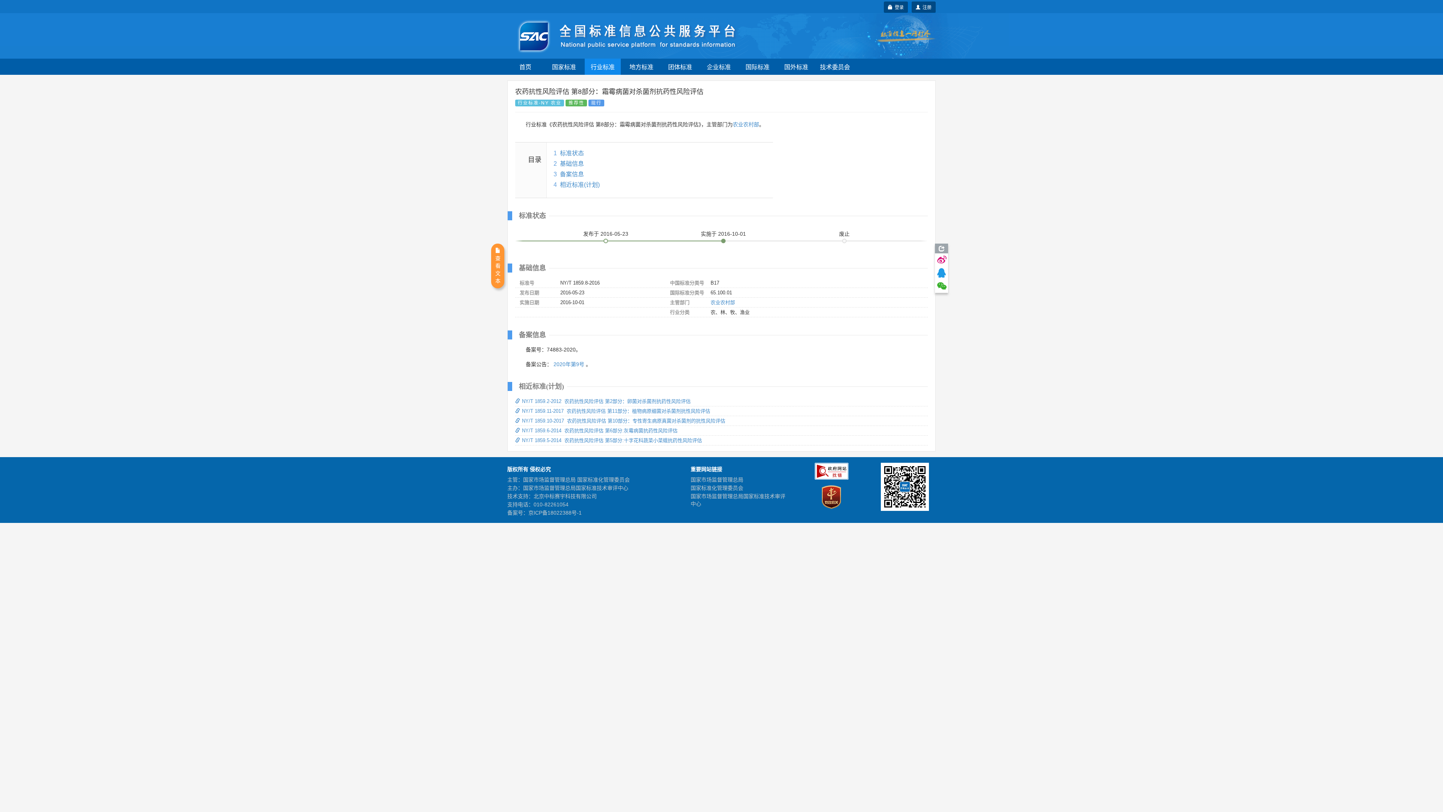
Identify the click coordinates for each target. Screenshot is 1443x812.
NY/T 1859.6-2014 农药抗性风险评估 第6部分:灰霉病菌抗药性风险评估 (600, 430)
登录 (898, 7)
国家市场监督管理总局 (717, 480)
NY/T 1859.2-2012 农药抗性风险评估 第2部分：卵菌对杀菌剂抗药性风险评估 (606, 401)
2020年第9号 (569, 364)
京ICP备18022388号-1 (555, 513)
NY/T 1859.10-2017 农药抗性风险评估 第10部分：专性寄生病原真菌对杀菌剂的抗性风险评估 (623, 421)
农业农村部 (746, 124)
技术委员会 (835, 66)
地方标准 (641, 66)
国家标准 (564, 66)
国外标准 (796, 66)
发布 (605, 234)
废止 (844, 234)
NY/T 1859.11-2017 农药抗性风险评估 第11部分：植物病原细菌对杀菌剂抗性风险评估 (616, 411)
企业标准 (719, 66)
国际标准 (758, 66)
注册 (926, 7)
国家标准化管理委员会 (717, 488)
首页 (525, 66)
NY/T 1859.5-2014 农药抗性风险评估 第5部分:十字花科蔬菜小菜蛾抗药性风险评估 (612, 440)
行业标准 (603, 66)
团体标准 (680, 66)
